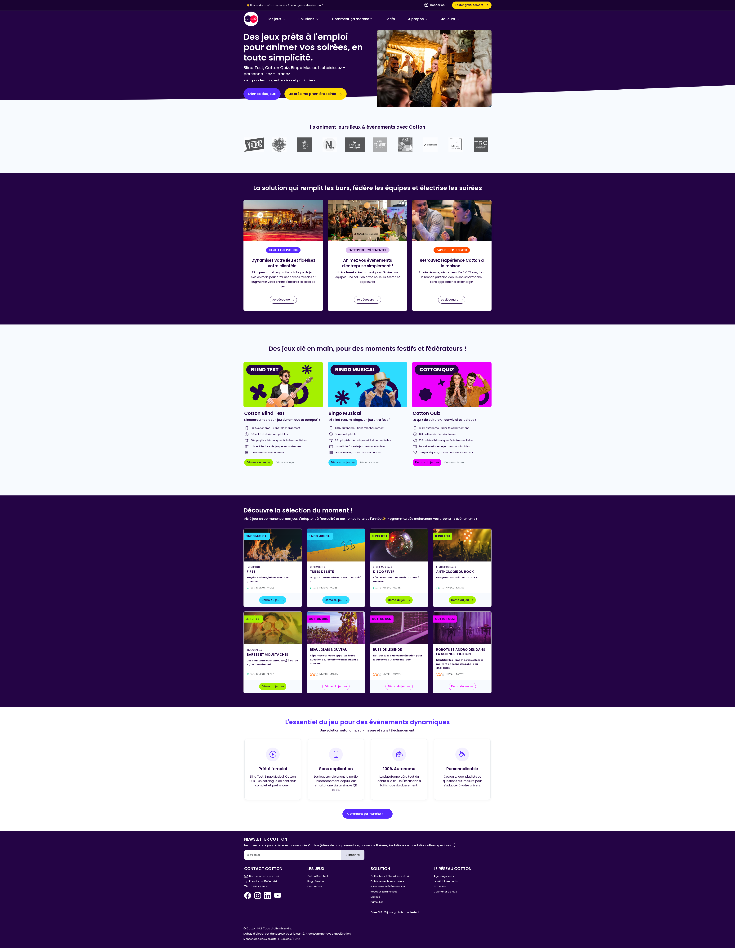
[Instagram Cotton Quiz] (258, 895)
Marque (375, 897)
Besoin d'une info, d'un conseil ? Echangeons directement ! (286, 5)
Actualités (440, 886)
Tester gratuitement (469, 5)
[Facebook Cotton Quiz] (248, 895)
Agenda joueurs (444, 876)
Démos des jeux (262, 94)
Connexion (437, 5)
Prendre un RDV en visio (263, 881)
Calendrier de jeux (445, 891)
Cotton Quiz (314, 886)
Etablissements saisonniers (387, 881)
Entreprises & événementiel (388, 886)
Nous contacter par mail (264, 876)
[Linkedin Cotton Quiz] (268, 895)
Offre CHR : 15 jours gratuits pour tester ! (395, 912)
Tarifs (390, 19)
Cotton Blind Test (317, 876)
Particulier (377, 902)
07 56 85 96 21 (259, 886)
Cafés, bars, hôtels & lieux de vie (391, 876)
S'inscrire (353, 855)
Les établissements (446, 881)
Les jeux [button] (275, 19)
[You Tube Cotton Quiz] (278, 895)
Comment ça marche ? (352, 19)
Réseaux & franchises (384, 891)
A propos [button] (416, 19)
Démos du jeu (257, 462)
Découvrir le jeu (285, 462)
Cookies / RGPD (290, 939)
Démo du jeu (271, 600)
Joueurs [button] (448, 19)
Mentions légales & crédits (259, 939)
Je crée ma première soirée (313, 94)
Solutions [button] (306, 19)
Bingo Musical (315, 881)
